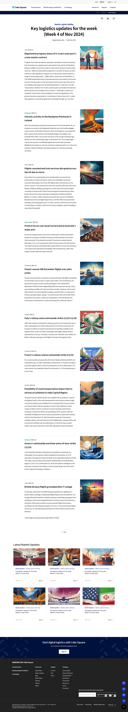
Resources (95, 7)
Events (64, 686)
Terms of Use (80, 704)
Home (97, 12)
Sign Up (64, 651)
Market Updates (112, 12)
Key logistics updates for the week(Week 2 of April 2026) (26, 611)
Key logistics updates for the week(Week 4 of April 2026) (95, 572)
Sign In (96, 2)
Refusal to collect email (99, 704)
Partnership (66, 680)
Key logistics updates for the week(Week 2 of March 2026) (95, 611)
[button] (19, 7)
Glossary (37, 680)
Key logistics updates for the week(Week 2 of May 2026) (60, 572)
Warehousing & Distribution (52, 7)
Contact (53, 670)
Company (113, 7)
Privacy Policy (88, 704)
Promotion (66, 688)
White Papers (38, 678)
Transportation (36, 7)
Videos (37, 686)
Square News (38, 670)
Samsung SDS (66, 670)
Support (104, 7)
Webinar (37, 683)
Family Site (110, 704)
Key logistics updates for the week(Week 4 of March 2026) (60, 611)
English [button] (109, 2)
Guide (52, 675)
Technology (68, 7)
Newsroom (66, 683)
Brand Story (66, 678)
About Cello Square (68, 673)
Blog (36, 675)
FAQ (52, 673)
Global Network (67, 675)
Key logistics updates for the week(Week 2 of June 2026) (26, 572)
